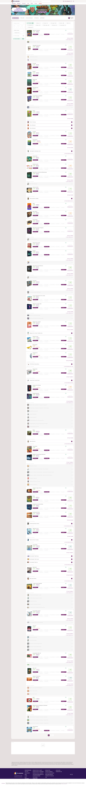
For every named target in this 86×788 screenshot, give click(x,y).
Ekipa (26, 774)
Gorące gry (35, 778)
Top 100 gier (35, 777)
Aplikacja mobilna (49, 771)
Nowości (23, 3)
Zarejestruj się (59, 771)
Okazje (40, 3)
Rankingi (18, 3)
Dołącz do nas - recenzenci (38, 771)
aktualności (27, 773)
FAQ (46, 777)
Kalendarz (14, 3)
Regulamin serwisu (49, 774)
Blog (32, 3)
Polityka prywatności (64, 783)
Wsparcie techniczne (49, 775)
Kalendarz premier (36, 775)
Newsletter (47, 770)
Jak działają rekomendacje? (38, 774)
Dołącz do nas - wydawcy (38, 773)
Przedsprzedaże (28, 770)
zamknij (3, 783)
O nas (36, 3)
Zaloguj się (58, 770)
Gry (28, 3)
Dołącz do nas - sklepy (37, 770)
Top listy (26, 771)
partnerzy (27, 778)
